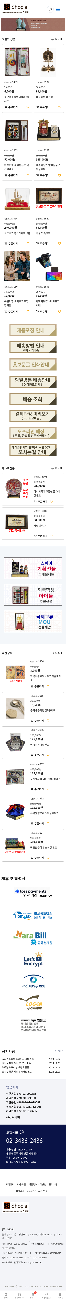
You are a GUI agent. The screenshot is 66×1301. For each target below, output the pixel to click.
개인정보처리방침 (37, 1184)
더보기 (58, 39)
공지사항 (53, 1184)
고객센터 (10, 1184)
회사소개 (20, 1190)
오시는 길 (43, 1190)
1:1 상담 (31, 1190)
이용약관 (21, 1184)
